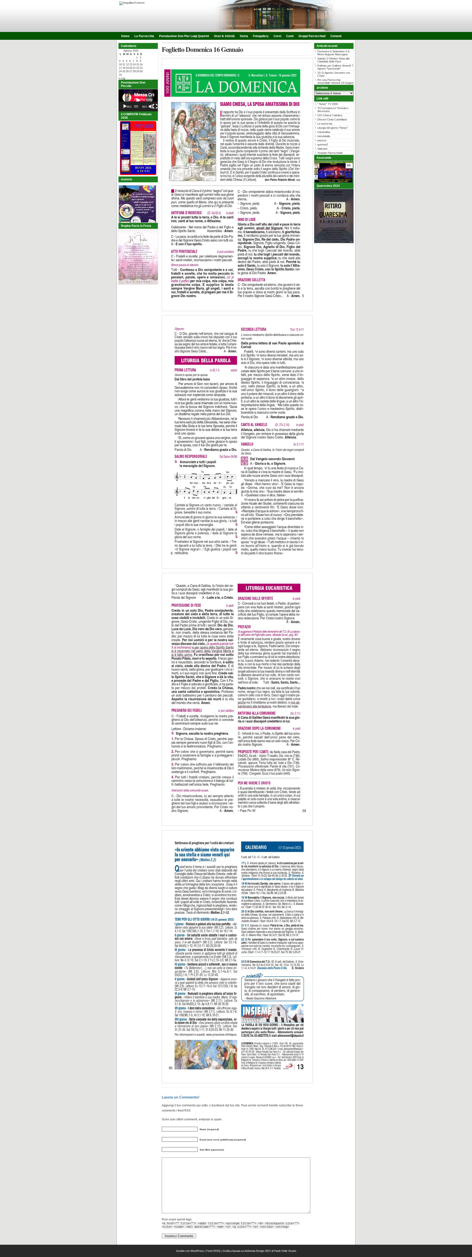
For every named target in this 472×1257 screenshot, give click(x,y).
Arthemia (250, 1250)
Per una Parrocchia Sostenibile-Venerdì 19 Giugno (335, 81)
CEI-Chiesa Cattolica (329, 115)
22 (137, 67)
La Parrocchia (144, 36)
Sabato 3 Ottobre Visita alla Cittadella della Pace (333, 60)
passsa (321, 140)
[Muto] (150, 106)
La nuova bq (324, 123)
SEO (268, 1250)
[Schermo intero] (155, 106)
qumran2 (322, 144)
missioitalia (323, 136)
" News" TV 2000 (327, 103)
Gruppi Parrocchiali (311, 36)
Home (125, 36)
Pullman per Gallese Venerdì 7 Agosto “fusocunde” (335, 67)
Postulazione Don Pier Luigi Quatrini (184, 36)
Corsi (277, 36)
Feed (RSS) (213, 1250)
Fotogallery (261, 36)
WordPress (197, 1250)
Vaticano (322, 148)
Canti (290, 36)
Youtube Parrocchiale (330, 152)
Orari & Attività (224, 36)
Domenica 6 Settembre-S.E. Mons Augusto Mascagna (334, 53)
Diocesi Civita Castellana (332, 119)
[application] (138, 100)
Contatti (335, 36)
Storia (244, 36)
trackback (218, 1105)
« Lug (121, 78)
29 (137, 71)
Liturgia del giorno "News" (332, 127)
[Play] (124, 106)
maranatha (323, 131)
